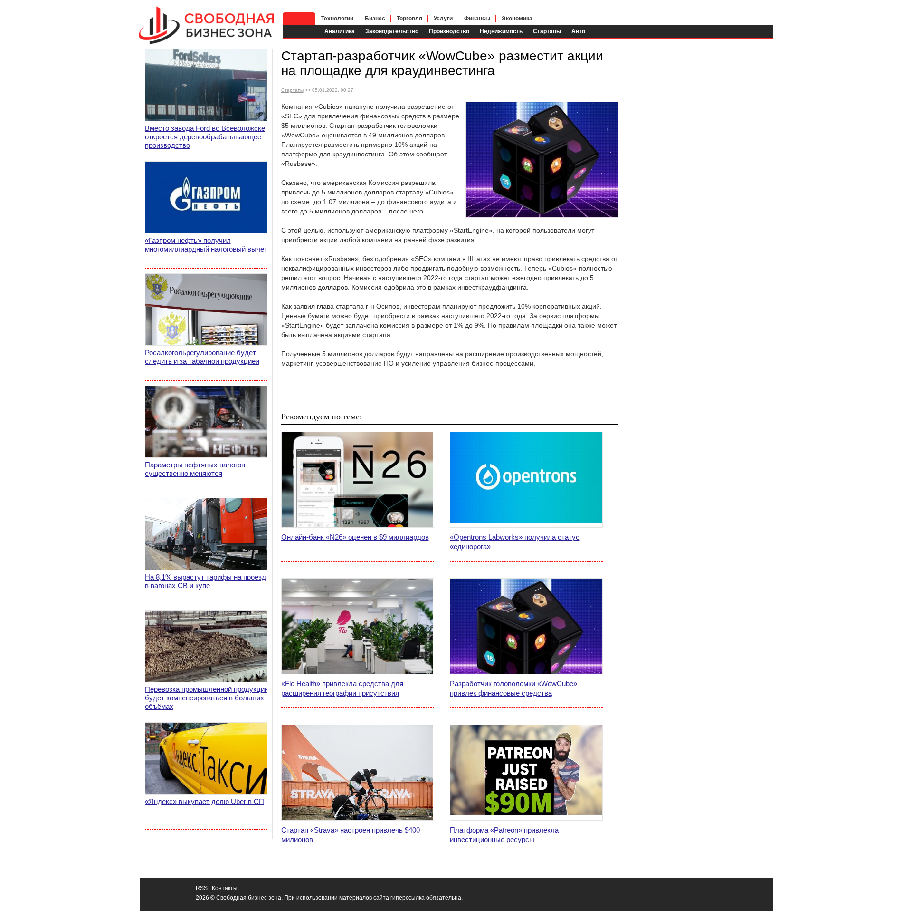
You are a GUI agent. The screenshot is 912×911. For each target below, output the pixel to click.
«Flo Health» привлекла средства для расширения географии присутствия (342, 688)
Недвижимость (501, 31)
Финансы (477, 18)
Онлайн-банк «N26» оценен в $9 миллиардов (355, 537)
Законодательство (391, 31)
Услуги (443, 18)
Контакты (225, 888)
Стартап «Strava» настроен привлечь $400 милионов (350, 834)
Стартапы (547, 31)
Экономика (517, 18)
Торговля (409, 18)
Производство (449, 31)
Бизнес (375, 18)
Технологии (337, 18)
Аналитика (339, 31)
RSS (202, 888)
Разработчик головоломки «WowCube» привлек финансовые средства (513, 688)
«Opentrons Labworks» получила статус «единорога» (515, 542)
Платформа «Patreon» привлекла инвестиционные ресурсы (504, 834)
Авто (578, 31)
